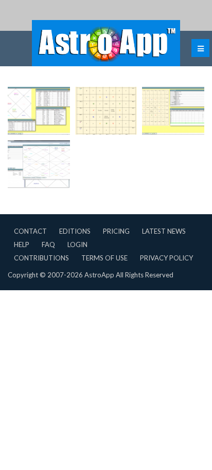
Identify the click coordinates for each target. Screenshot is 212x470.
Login (77, 244)
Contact (30, 231)
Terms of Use (104, 258)
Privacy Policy (166, 258)
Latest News (164, 231)
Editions (75, 231)
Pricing (116, 231)
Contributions (41, 258)
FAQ (48, 244)
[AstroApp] (106, 43)
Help (21, 244)
